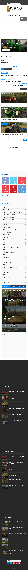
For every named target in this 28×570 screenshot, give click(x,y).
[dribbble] (15, 1)
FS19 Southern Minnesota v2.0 (17, 545)
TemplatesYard (12, 566)
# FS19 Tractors (8, 68)
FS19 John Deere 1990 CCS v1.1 (17, 533)
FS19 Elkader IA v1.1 (9, 325)
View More (24, 88)
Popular (5, 286)
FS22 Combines (7, 244)
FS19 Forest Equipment (9, 214)
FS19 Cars (5, 207)
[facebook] (4, 1)
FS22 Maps (6, 257)
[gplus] (8, 1)
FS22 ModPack (7, 259)
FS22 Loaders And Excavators (11, 254)
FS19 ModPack (7, 224)
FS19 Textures (7, 232)
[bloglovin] (12, 1)
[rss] (17, 1)
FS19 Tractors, (13, 47)
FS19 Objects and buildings (10, 229)
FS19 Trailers (6, 237)
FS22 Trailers (6, 279)
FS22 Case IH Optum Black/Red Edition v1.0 (12, 134)
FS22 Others (6, 272)
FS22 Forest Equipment (9, 249)
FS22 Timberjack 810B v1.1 (16, 420)
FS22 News (6, 264)
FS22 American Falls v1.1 (15, 414)
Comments (22, 286)
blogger (25, 139)
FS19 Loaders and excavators (11, 219)
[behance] (19, 1)
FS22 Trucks (6, 282)
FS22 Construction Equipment (11, 247)
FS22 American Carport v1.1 (16, 391)
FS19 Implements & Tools (10, 217)
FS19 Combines (7, 209)
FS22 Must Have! (7, 262)
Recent (14, 286)
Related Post (5, 89)
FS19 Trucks (6, 239)
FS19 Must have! (7, 227)
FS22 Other (6, 269)
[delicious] (23, 1)
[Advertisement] (14, 30)
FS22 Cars (5, 242)
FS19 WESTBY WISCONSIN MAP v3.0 (14, 308)
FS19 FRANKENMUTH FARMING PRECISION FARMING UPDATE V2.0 (16, 552)
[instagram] (21, 1)
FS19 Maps (6, 222)
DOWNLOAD (14, 66)
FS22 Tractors (7, 277)
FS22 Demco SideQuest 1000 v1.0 (9, 119)
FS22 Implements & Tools (10, 252)
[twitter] (6, 1)
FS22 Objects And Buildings (10, 267)
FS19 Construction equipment (11, 212)
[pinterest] (10, 1)
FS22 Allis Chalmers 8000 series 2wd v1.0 (11, 104)
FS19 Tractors (5, 93)
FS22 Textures (7, 274)
